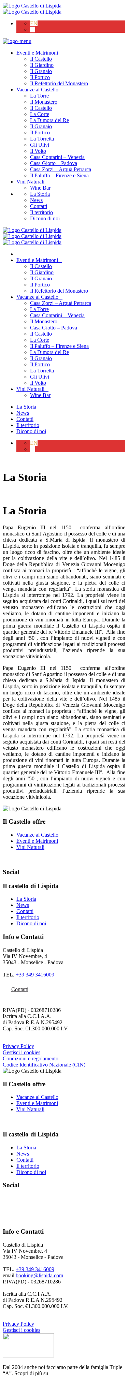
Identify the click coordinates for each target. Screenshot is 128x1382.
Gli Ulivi (39, 145)
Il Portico (40, 77)
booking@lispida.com (39, 1275)
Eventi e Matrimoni (37, 53)
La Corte (39, 114)
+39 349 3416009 (35, 974)
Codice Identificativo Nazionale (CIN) (44, 1065)
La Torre (39, 96)
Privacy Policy (18, 1046)
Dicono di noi (45, 218)
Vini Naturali (30, 182)
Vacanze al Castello (37, 89)
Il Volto (38, 151)
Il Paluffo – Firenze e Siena (59, 175)
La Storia (40, 194)
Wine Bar (40, 188)
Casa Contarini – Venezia (57, 157)
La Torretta (42, 139)
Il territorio (41, 212)
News (36, 200)
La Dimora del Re (49, 120)
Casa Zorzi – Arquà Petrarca (60, 169)
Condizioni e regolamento (30, 1058)
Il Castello (41, 59)
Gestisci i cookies (21, 1052)
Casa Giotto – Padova (53, 163)
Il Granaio (41, 71)
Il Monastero (43, 102)
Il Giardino (42, 65)
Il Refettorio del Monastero (59, 83)
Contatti (38, 206)
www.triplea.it (64, 1373)
